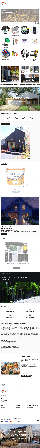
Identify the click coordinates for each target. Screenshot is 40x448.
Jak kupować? (3, 417)
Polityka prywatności (4, 415)
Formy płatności (30, 407)
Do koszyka (16, 268)
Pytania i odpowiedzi (4, 409)
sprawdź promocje (5, 124)
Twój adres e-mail (24, 373)
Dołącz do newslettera (26, 375)
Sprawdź (4, 233)
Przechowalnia (16, 409)
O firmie (15, 417)
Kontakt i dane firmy (17, 415)
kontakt (20, 441)
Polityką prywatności (27, 379)
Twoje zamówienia (17, 407)
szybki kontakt (10, 318)
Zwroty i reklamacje (4, 408)
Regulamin (32, 377)
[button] (33, 4)
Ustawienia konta (17, 408)
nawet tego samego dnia (30, 313)
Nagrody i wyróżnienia (17, 418)
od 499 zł (10, 313)
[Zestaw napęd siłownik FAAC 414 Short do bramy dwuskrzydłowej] (16, 252)
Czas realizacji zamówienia (32, 409)
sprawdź (20, 104)
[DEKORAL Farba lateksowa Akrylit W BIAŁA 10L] (16, 176)
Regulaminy (3, 407)
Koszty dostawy (30, 408)
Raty (1, 411)
